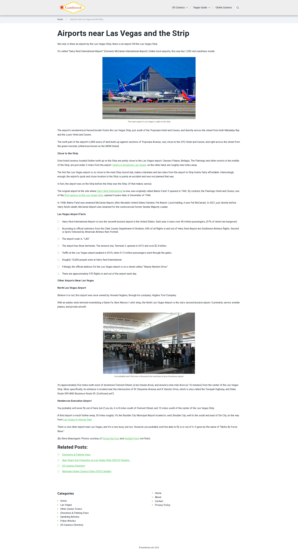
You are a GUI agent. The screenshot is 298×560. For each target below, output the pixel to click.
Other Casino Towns (71, 508)
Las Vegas (66, 504)
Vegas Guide (200, 7)
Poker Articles (68, 520)
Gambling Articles (69, 516)
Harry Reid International (110, 191)
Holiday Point (132, 438)
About (158, 497)
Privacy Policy (162, 505)
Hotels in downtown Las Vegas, (129, 165)
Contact (159, 501)
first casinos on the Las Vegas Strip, (84, 195)
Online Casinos (224, 7)
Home (60, 19)
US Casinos (178, 7)
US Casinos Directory (71, 524)
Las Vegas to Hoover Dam (77, 419)
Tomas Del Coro (110, 438)
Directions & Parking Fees (74, 512)
